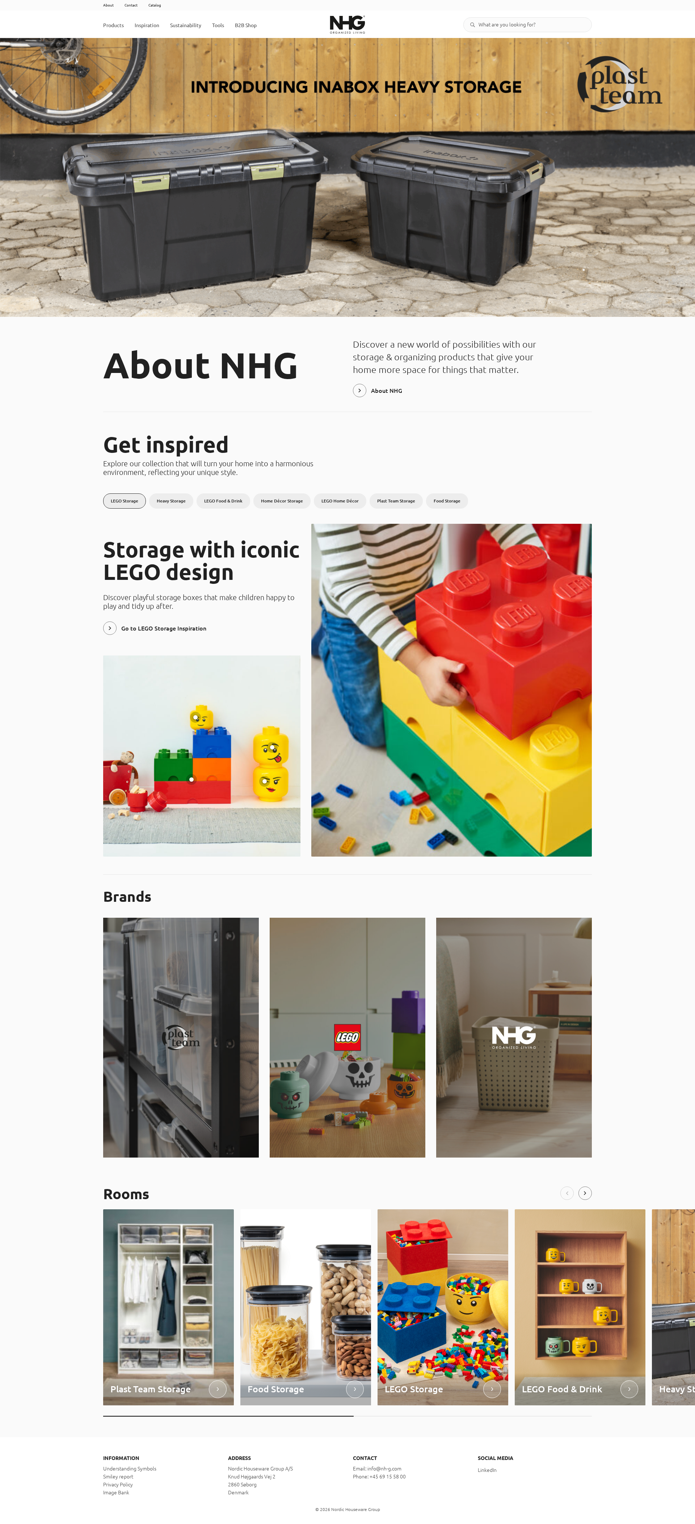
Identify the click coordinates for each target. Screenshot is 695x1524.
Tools (218, 25)
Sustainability (185, 25)
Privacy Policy (118, 1484)
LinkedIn (487, 1470)
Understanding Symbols (129, 1469)
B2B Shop (246, 25)
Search (472, 24)
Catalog (154, 5)
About (108, 5)
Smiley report (118, 1477)
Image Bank (116, 1492)
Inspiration (147, 25)
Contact (131, 5)
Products (113, 25)
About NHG (386, 390)
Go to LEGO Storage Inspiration (163, 628)
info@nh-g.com (384, 1469)
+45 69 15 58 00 (388, 1477)
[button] (567, 1193)
